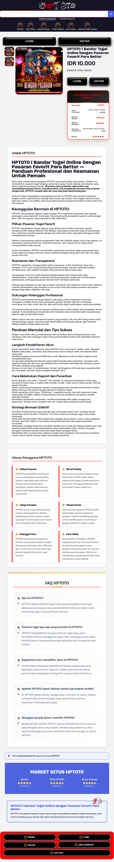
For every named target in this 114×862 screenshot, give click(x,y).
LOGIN (29, 41)
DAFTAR (85, 41)
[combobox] (54, 14)
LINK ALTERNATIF (86, 845)
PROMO (31, 836)
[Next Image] (60, 71)
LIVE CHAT (58, 853)
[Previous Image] (17, 71)
